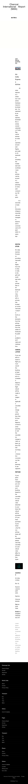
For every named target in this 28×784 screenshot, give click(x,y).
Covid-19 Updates (6, 712)
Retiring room (5, 768)
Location (4, 766)
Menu (15, 18)
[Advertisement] (14, 34)
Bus (3, 696)
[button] (19, 566)
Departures (4, 672)
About (3, 683)
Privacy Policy (5, 687)
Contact (3, 685)
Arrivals (3, 670)
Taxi (3, 698)
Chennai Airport (5, 668)
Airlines (3, 674)
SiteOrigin (13, 781)
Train (3, 700)
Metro (3, 703)
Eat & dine (4, 770)
